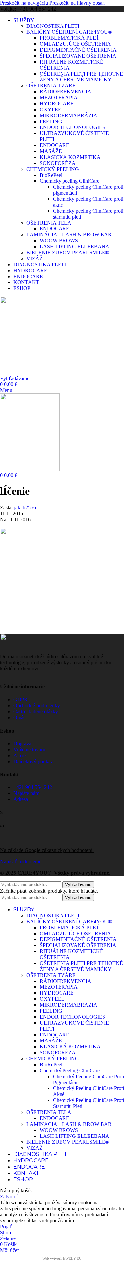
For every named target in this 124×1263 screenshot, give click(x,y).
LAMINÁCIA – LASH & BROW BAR (69, 234)
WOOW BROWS (59, 240)
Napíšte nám (26, 793)
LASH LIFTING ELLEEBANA (74, 246)
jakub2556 (25, 507)
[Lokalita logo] (38, 372)
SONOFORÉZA (58, 163)
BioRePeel (51, 175)
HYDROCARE (57, 103)
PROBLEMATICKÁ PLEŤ (69, 38)
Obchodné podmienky (36, 705)
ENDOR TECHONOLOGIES (72, 127)
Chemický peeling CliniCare (69, 181)
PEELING (51, 121)
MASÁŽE (51, 151)
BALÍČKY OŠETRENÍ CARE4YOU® (69, 32)
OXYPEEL (52, 109)
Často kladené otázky (35, 711)
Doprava (22, 743)
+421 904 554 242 (32, 787)
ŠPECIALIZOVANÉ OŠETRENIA (78, 56)
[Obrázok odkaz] (38, 645)
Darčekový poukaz (33, 761)
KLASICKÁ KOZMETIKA (70, 157)
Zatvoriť (9, 1196)
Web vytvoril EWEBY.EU (62, 1258)
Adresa (20, 799)
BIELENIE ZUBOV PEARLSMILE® (67, 252)
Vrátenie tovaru (29, 749)
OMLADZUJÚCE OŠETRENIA (75, 44)
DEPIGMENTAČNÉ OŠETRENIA (78, 50)
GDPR (20, 699)
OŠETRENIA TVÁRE (51, 85)
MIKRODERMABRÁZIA (68, 115)
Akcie (19, 755)
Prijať (6, 1226)
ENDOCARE (54, 145)
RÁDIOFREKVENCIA (65, 91)
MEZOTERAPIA (59, 97)
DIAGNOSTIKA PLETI (52, 26)
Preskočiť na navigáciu (24, 3)
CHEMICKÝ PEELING (52, 169)
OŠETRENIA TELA (48, 223)
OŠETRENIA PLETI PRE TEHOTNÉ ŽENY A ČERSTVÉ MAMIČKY (81, 76)
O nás (19, 717)
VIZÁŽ (34, 258)
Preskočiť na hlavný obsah (77, 3)
